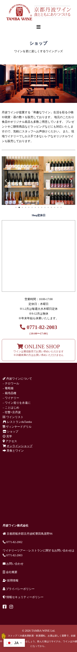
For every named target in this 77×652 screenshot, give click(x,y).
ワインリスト (14, 417)
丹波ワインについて (19, 378)
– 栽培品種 (9, 393)
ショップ (12, 431)
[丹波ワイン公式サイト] (38, 11)
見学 (9, 436)
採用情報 (12, 580)
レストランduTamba (19, 421)
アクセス (11, 441)
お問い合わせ (14, 563)
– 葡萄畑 (8, 388)
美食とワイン (15, 450)
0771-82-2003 (41, 329)
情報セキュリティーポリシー (25, 597)
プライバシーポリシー (20, 588)
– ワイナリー (11, 397)
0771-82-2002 (14, 542)
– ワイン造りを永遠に (17, 402)
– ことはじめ (11, 407)
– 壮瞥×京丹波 (12, 412)
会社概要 (11, 572)
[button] (6, 180)
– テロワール (11, 383)
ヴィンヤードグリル (18, 426)
